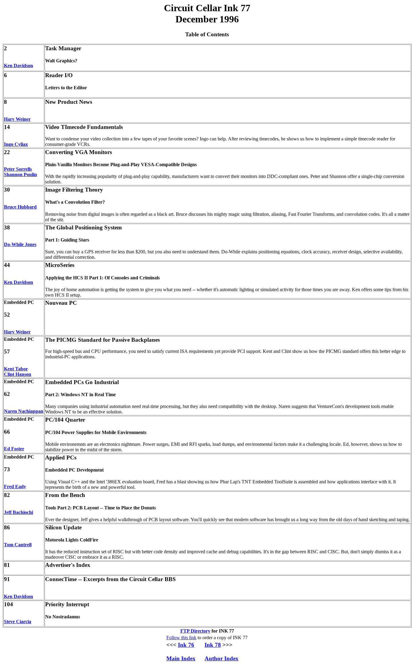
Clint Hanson (17, 374)
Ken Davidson (18, 65)
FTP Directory (195, 630)
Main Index (180, 658)
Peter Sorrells (18, 169)
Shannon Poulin (20, 174)
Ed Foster (14, 448)
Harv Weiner (17, 119)
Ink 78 (213, 645)
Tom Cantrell (18, 544)
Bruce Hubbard (20, 206)
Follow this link (181, 637)
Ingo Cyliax (16, 144)
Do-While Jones (20, 244)
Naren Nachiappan (23, 411)
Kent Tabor (16, 368)
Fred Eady (15, 486)
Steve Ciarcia (17, 621)
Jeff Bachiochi (18, 512)
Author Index (222, 658)
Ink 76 (186, 645)
